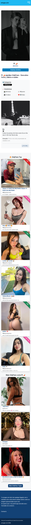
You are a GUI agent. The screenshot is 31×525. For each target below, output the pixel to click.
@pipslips (15, 66)
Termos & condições (19, 520)
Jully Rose (5, 406)
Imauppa (4, 441)
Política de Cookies (12, 520)
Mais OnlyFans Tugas (15, 485)
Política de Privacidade (5, 520)
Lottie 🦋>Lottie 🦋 (8, 261)
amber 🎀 (5, 331)
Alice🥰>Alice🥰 (7, 225)
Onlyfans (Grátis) (15, 70)
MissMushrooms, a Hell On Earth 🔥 (13, 477)
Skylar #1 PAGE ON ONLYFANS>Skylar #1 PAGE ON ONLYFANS (14, 189)
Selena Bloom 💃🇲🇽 (8, 296)
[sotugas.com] (5, 3)
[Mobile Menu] (28, 3)
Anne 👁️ (4, 366)
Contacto (4, 511)
